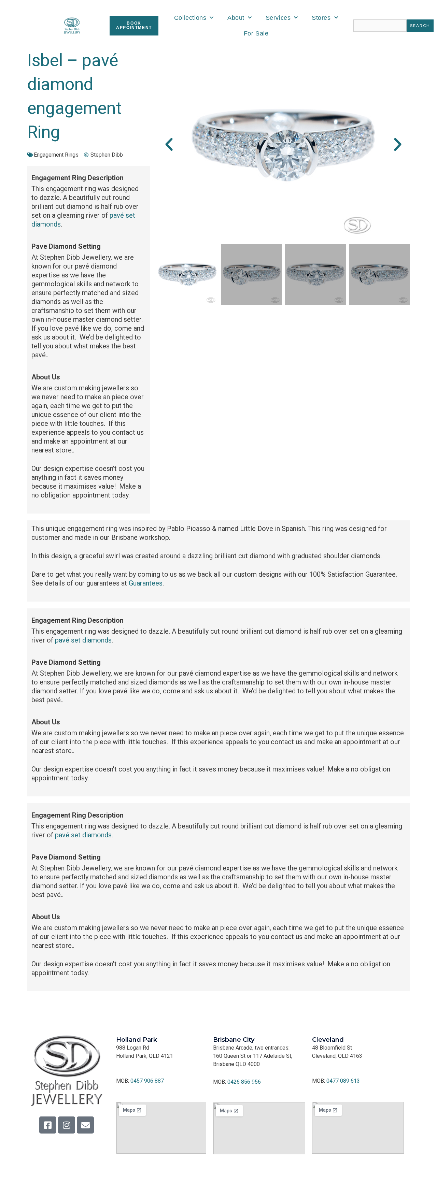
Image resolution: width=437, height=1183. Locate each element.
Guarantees (146, 583)
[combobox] (380, 25)
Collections (190, 17)
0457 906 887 (147, 1081)
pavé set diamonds (83, 640)
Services (278, 17)
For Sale (256, 33)
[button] (169, 144)
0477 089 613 (343, 1081)
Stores (321, 17)
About (235, 17)
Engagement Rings (56, 155)
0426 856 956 (244, 1082)
